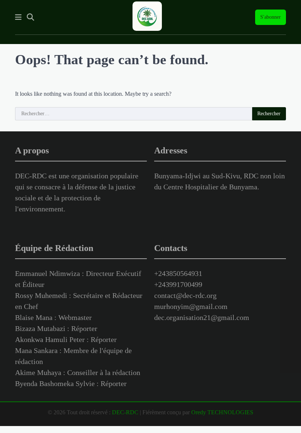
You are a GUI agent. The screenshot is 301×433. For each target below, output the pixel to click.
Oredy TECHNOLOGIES (222, 412)
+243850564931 (178, 273)
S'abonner (270, 17)
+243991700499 (178, 284)
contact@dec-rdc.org (185, 295)
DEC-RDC (125, 412)
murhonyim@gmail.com (191, 306)
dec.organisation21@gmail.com (201, 317)
